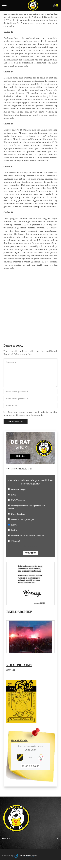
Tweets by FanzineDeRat (19, 468)
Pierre (14, 524)
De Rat (14, 530)
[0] (53, 5)
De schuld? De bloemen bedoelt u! (27, 535)
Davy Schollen (18, 513)
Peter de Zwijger (18, 489)
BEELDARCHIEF (19, 612)
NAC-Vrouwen (18, 500)
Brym (13, 494)
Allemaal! (15, 541)
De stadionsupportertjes (22, 519)
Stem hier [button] (30, 553)
